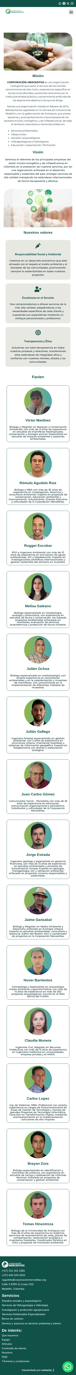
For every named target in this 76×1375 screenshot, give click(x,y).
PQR (4, 1356)
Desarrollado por (38, 1370)
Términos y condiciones (16, 1361)
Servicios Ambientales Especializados (23, 1314)
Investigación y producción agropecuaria (25, 1309)
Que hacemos (10, 1335)
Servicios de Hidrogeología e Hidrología (25, 1305)
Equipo (6, 1339)
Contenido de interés (14, 1348)
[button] (71, 12)
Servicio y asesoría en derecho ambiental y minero (31, 1323)
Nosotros (7, 1352)
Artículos (7, 1343)
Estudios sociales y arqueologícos (21, 1300)
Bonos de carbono (12, 1318)
